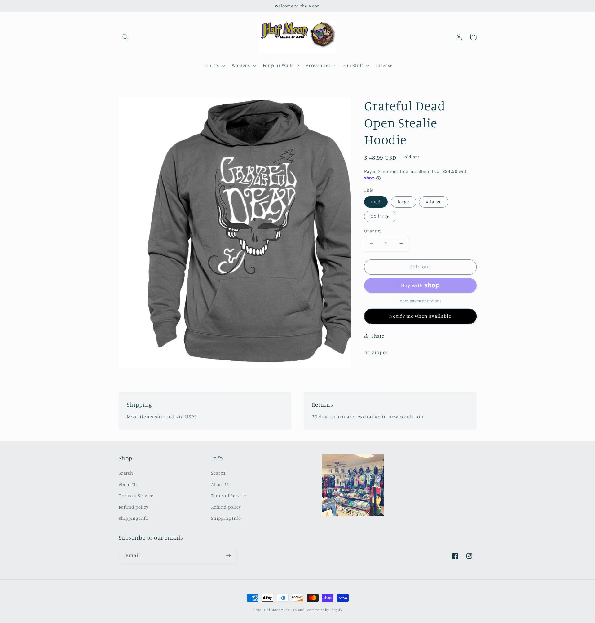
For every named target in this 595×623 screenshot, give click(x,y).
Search (126, 472)
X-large (433, 201)
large (403, 201)
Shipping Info (133, 518)
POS (294, 610)
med (376, 201)
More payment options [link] (420, 300)
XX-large (380, 216)
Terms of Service (136, 495)
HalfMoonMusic (277, 610)
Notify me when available (420, 316)
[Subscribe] (228, 555)
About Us (128, 484)
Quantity (372, 230)
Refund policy (133, 507)
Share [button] (378, 335)
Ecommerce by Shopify (324, 610)
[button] (126, 37)
